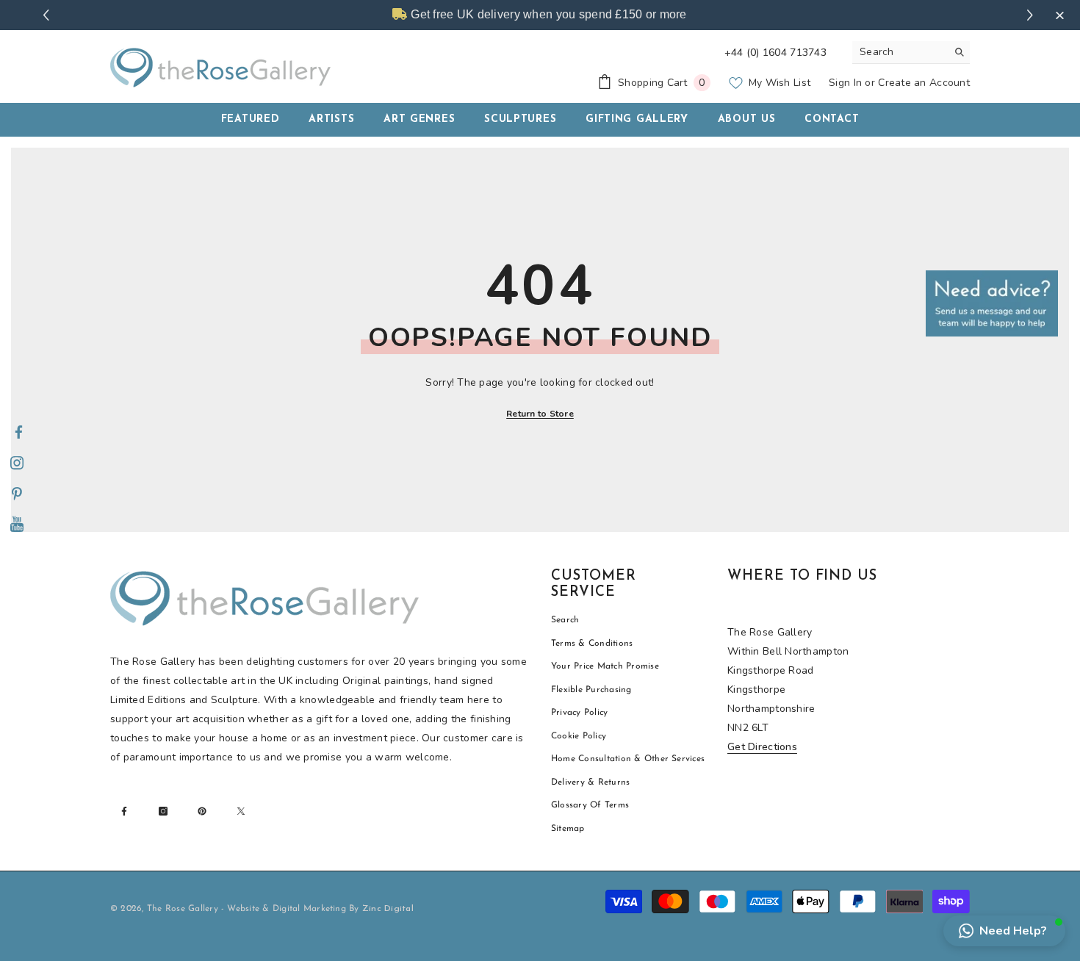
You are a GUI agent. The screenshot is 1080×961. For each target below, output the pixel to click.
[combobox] (899, 52)
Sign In (845, 83)
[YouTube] (17, 525)
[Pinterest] (17, 494)
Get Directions (762, 747)
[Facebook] (18, 433)
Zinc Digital (388, 908)
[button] (1004, 930)
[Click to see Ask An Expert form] (992, 303)
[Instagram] (17, 463)
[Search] (911, 52)
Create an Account (924, 83)
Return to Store (540, 414)
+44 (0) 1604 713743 (775, 53)
